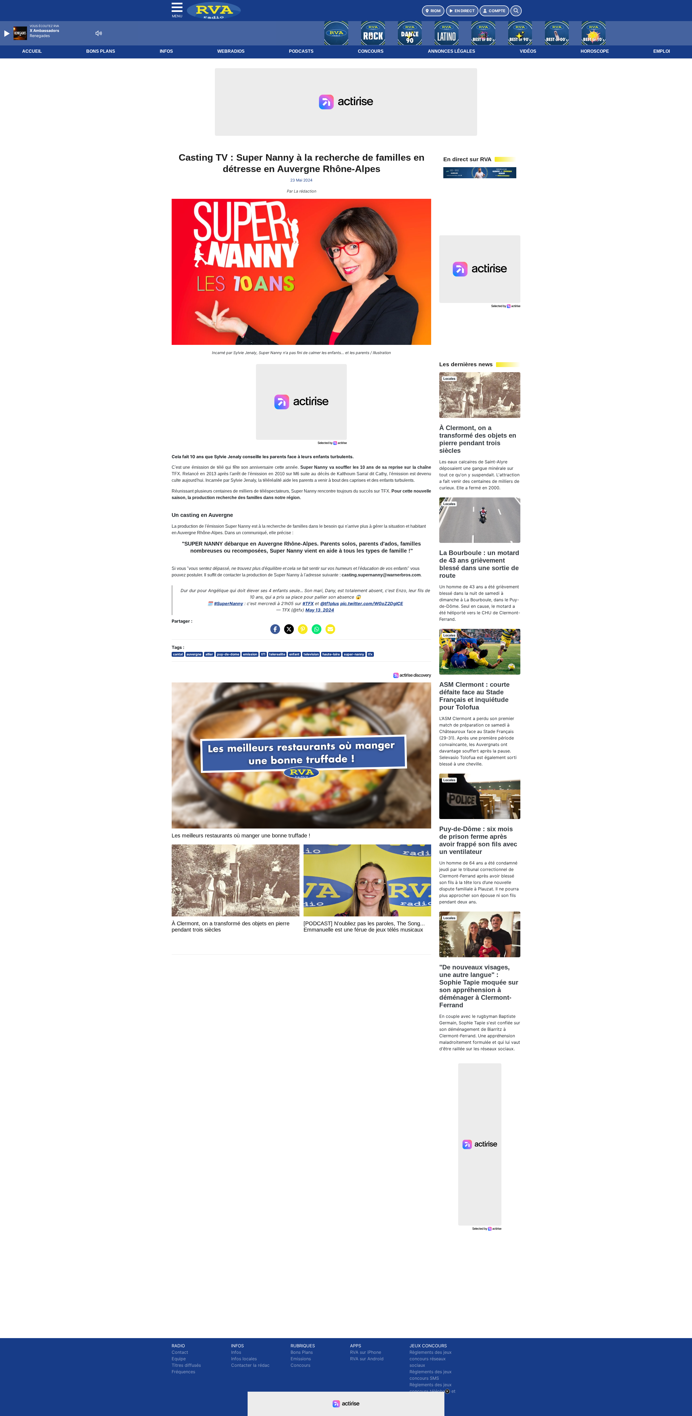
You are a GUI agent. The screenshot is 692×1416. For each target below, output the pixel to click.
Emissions (301, 1358)
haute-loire (331, 654)
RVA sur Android (367, 1358)
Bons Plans (100, 51)
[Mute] (99, 33)
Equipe (179, 1358)
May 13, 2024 (319, 610)
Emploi (661, 51)
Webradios (231, 51)
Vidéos (528, 51)
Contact (180, 1352)
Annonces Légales (451, 51)
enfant (294, 654)
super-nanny (354, 654)
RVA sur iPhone (365, 1352)
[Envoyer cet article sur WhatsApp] (315, 632)
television (311, 654)
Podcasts (301, 51)
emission (250, 654)
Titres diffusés (186, 1365)
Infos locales (244, 1358)
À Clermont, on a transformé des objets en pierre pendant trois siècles (477, 439)
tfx (370, 654)
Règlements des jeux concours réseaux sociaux (431, 1358)
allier (209, 654)
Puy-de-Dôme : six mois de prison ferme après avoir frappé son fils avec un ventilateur (478, 840)
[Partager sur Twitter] (287, 632)
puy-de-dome (228, 654)
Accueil (32, 51)
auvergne (194, 654)
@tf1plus (329, 603)
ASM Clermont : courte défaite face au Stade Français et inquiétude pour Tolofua (474, 696)
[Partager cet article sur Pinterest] (301, 632)
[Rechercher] (516, 10)
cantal (178, 654)
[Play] (7, 33)
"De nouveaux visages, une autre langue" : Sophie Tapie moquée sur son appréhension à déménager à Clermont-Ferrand (478, 986)
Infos (166, 51)
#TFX (308, 603)
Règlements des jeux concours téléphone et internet (432, 1391)
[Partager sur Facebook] (274, 632)
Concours (371, 51)
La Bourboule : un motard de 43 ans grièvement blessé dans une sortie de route (479, 564)
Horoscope (595, 51)
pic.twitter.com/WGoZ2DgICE (371, 603)
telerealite (277, 654)
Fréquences (183, 1371)
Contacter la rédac (250, 1365)
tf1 (263, 654)
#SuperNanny (228, 603)
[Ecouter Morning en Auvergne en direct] (479, 172)
